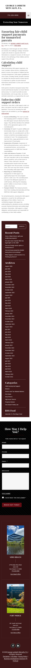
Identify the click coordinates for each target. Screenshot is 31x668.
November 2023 (9, 350)
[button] (28, 15)
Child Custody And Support (12, 386)
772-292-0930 (12, 15)
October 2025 (9, 290)
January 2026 (8, 282)
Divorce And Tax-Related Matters (14, 391)
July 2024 (7, 329)
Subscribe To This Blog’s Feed (13, 414)
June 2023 (8, 363)
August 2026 (8, 266)
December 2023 (9, 348)
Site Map (14, 656)
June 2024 (8, 332)
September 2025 (9, 292)
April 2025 (8, 306)
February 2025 (9, 311)
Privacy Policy (22, 656)
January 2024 (8, 345)
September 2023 (9, 356)
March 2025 (8, 308)
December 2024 (9, 316)
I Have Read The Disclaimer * (15, 498)
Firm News (17, 45)
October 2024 (9, 321)
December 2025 (9, 284)
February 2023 (9, 374)
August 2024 (8, 327)
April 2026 (8, 277)
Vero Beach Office (15, 574)
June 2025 (8, 300)
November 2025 (9, 287)
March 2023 (8, 371)
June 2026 (8, 271)
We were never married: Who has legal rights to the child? (14, 242)
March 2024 (8, 340)
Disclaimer (6, 493)
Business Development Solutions (15, 659)
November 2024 (9, 319)
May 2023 (8, 366)
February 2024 (9, 342)
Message (5, 471)
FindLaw (15, 661)
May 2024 (8, 334)
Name (4, 442)
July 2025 (7, 298)
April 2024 (8, 337)
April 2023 (8, 369)
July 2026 (7, 269)
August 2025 (8, 295)
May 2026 (8, 274)
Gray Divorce (8, 396)
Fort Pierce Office (15, 632)
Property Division (10, 402)
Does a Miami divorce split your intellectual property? (14, 237)
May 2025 (8, 303)
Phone (4, 452)
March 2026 (8, 279)
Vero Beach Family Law (11, 404)
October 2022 (9, 377)
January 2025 (8, 313)
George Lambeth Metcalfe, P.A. (17, 652)
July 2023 (7, 361)
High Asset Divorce (10, 399)
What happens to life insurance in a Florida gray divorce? (15, 256)
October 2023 (9, 353)
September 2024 (9, 324)
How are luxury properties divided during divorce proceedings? (14, 251)
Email (5, 461)
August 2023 (8, 358)
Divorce (7, 389)
